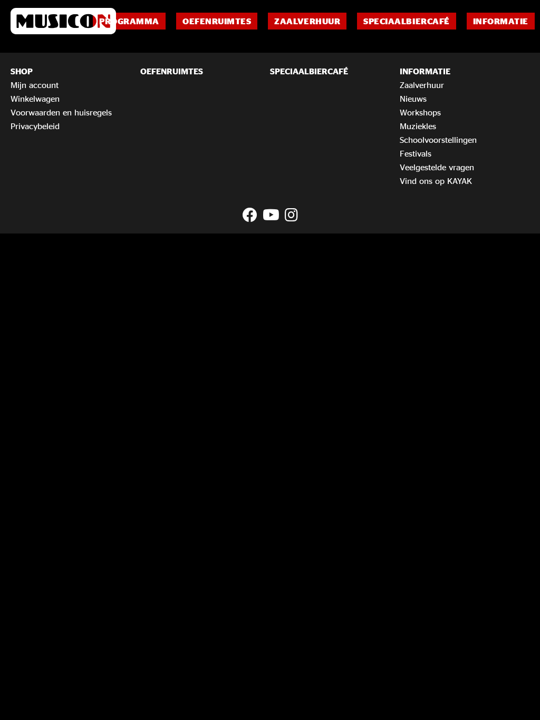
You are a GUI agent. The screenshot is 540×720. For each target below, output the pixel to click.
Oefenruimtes (216, 21)
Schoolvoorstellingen (438, 139)
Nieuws (413, 98)
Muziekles (418, 126)
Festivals (415, 153)
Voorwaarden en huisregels (61, 112)
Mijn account (35, 85)
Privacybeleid (35, 126)
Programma (129, 21)
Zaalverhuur (307, 21)
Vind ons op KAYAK (436, 181)
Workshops (420, 112)
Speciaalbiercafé (406, 21)
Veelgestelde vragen (437, 167)
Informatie (500, 21)
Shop (22, 71)
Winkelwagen (35, 98)
